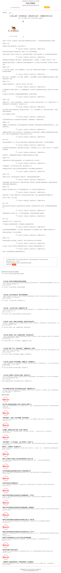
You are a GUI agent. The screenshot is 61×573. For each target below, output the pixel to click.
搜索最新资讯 (47, 7)
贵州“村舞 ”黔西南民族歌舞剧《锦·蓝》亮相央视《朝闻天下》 (17, 404)
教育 (36, 5)
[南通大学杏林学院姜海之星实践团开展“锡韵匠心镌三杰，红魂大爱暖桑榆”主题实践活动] (6, 514)
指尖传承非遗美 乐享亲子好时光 (10, 549)
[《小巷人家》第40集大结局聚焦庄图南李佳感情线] (13, 273)
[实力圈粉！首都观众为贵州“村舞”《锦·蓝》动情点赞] (6, 425)
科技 (32, 5)
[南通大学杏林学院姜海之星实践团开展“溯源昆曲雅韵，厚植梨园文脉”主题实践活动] (6, 502)
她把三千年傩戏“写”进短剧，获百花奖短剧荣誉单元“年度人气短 (18, 458)
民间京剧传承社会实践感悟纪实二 (11, 483)
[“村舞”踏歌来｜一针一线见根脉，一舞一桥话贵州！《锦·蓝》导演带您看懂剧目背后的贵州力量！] (6, 437)
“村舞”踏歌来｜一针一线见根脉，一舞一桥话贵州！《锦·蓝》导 (18, 442)
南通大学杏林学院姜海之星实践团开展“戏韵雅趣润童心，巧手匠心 (18, 495)
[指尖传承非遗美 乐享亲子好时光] (6, 545)
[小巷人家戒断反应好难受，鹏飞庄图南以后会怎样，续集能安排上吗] (16, 381)
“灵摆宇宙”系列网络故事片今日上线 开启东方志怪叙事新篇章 (16, 537)
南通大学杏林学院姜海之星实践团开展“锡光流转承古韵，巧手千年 (18, 531)
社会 (28, 1)
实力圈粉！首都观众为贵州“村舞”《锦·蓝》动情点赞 (15, 430)
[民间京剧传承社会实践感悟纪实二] (6, 478)
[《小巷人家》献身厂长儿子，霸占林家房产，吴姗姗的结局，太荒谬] (16, 340)
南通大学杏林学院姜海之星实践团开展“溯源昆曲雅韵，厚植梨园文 (18, 507)
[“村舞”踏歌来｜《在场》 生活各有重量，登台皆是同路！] (6, 413)
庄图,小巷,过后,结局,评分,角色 (10, 271)
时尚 (30, 1)
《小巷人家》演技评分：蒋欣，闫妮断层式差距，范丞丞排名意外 (18, 335)
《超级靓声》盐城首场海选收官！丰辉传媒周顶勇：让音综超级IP (18, 562)
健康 (38, 1)
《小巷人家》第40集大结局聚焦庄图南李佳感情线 (14, 281)
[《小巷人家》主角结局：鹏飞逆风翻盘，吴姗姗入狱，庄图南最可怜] (16, 354)
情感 (32, 1)
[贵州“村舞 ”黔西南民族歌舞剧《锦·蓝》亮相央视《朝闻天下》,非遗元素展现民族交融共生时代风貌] (6, 399)
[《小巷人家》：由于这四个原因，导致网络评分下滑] (13, 300)
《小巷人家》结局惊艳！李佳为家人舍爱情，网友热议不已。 (17, 375)
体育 (23, 5)
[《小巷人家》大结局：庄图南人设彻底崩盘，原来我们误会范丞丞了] (16, 313)
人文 (34, 1)
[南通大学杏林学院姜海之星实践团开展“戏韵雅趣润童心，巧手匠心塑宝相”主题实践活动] (6, 490)
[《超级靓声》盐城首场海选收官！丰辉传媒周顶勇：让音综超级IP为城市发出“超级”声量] (6, 557)
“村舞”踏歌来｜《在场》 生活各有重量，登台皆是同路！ (16, 417)
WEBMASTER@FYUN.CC (33, 570)
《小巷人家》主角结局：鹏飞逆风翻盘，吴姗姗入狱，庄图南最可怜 (19, 361)
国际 (25, 1)
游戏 (34, 5)
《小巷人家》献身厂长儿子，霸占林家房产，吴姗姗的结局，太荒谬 (19, 348)
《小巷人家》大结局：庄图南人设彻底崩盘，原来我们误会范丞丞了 (19, 321)
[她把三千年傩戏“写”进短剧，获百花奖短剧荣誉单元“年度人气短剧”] (6, 454)
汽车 (36, 1)
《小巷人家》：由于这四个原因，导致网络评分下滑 (15, 308)
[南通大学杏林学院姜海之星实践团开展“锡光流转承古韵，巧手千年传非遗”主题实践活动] (6, 527)
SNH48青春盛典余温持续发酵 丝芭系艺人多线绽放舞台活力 (17, 471)
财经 (28, 5)
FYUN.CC (27, 569)
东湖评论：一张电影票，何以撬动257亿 (11, 446)
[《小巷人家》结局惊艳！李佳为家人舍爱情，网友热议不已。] (15, 367)
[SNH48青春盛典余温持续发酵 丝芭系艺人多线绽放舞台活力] (6, 466)
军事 (30, 5)
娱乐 (25, 5)
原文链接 (14, 264)
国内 (23, 1)
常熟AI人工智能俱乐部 (36, 569)
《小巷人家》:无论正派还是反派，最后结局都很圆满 (15, 294)
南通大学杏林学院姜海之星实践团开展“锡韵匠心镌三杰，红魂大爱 (18, 519)
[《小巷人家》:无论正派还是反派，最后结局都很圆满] (13, 287)
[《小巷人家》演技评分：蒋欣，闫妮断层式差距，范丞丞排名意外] (16, 327)
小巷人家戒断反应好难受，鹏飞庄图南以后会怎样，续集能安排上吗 (19, 388)
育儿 (38, 5)
